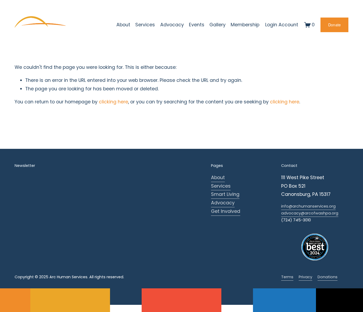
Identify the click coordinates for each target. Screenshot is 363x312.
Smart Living (225, 194)
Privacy (305, 277)
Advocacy (223, 203)
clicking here (113, 102)
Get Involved (225, 211)
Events (196, 25)
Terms (287, 277)
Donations (327, 277)
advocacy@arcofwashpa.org (309, 213)
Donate (334, 24)
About (218, 177)
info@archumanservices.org (308, 206)
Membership (245, 25)
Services (221, 186)
